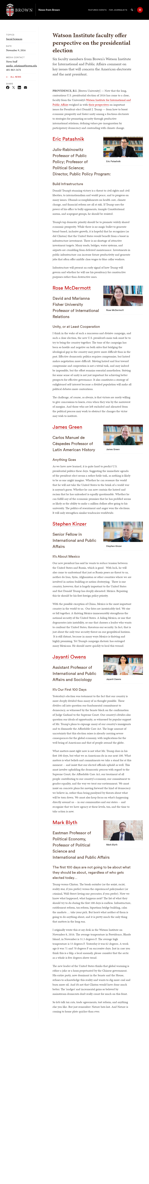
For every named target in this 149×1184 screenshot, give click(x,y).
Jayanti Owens (69, 656)
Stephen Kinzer (70, 523)
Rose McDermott (72, 288)
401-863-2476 (13, 69)
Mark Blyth (65, 822)
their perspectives (99, 105)
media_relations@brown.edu (21, 65)
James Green (67, 427)
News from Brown (49, 10)
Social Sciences (14, 39)
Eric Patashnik (68, 139)
